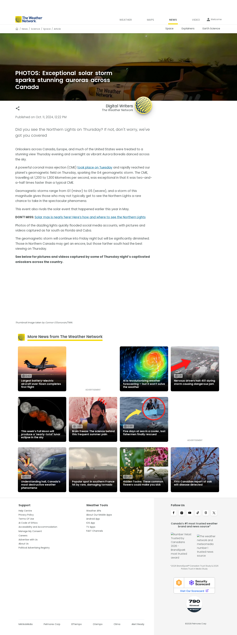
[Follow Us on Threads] (206, 513)
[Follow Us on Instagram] (182, 513)
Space (47, 29)
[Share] (17, 108)
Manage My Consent (30, 531)
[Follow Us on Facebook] (174, 513)
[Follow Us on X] (214, 513)
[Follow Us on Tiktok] (198, 513)
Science (35, 29)
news (25, 29)
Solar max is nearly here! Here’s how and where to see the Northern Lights (90, 217)
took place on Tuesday (94, 167)
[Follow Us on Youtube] (190, 513)
